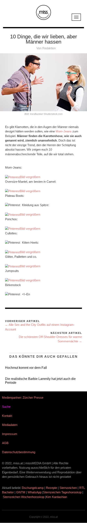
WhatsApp (34, 492)
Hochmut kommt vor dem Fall (26, 367)
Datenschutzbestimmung (18, 452)
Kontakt (7, 415)
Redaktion (49, 48)
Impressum (9, 434)
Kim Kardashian (57, 497)
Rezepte (51, 487)
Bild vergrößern (30, 177)
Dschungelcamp (33, 487)
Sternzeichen (68, 487)
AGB (5, 443)
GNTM (20, 492)
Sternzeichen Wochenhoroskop (23, 497)
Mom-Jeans (64, 131)
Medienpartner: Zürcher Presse (22, 397)
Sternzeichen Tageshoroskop (62, 492)
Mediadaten (9, 425)
